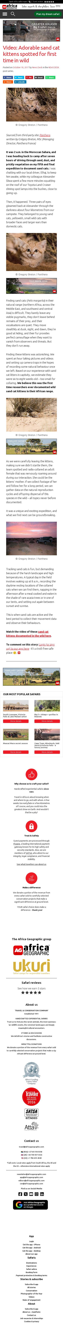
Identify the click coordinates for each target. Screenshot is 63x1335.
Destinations (31, 1263)
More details (15, 721)
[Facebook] (20, 1194)
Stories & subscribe (31, 1279)
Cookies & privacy (31, 1321)
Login (31, 1241)
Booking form (31, 1272)
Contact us (31, 1315)
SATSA (29, 853)
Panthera (45, 135)
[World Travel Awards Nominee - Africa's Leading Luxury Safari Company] (31, 1084)
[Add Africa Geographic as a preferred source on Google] (31, 1209)
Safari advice (31, 1269)
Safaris (32, 1257)
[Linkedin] (42, 1194)
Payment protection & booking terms (31, 1275)
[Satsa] (31, 1119)
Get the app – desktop (31, 1251)
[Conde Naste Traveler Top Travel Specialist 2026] (31, 1105)
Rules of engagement (31, 1300)
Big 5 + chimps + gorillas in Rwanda (46, 716)
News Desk (37, 67)
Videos (31, 1297)
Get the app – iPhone (31, 1245)
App (31, 1236)
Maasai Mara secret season (15, 743)
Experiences (31, 1266)
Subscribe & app (31, 1284)
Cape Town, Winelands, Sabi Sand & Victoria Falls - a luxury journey (46, 745)
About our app (31, 1254)
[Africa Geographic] (10, 6)
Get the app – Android (32, 1248)
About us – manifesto (31, 1312)
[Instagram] (36, 1194)
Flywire (16, 844)
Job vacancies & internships (31, 1318)
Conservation (31, 1291)
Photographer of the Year (31, 1294)
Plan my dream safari (47, 14)
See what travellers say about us (31, 864)
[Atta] (31, 1130)
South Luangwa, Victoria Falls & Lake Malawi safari (15, 716)
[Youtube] (31, 1194)
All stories (31, 1287)
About (31, 1303)
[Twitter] (26, 1194)
